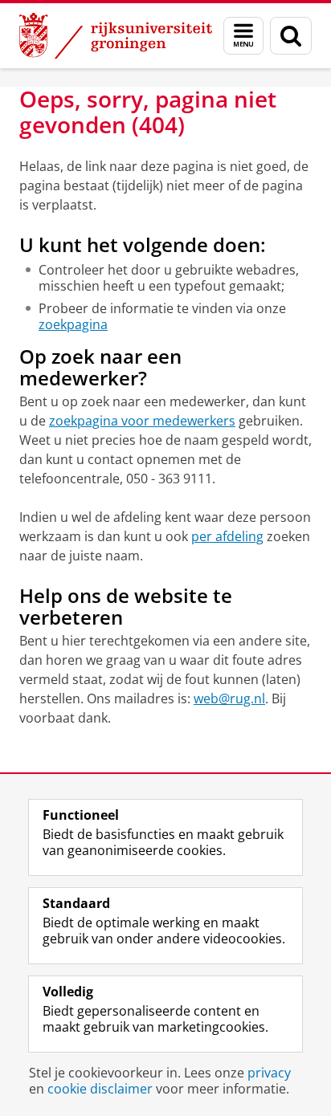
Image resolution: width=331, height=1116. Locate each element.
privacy (269, 1073)
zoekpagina (73, 324)
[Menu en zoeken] (243, 35)
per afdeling (227, 536)
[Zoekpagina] (290, 35)
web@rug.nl (229, 698)
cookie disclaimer (100, 1089)
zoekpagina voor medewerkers (142, 421)
